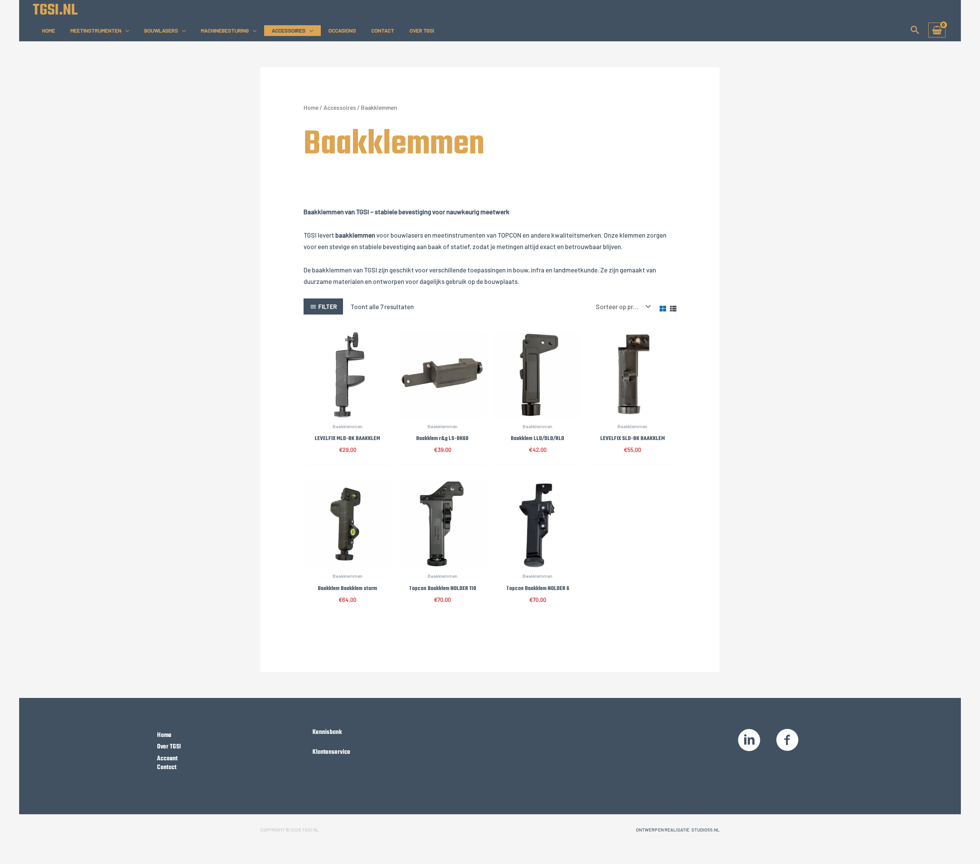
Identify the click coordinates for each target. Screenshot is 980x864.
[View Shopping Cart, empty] (937, 30)
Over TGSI (422, 30)
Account (167, 759)
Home (48, 30)
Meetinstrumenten (95, 30)
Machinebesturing (225, 30)
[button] (915, 30)
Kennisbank (327, 732)
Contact (382, 30)
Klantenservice (331, 752)
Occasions (342, 30)
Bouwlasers (161, 30)
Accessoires (288, 30)
